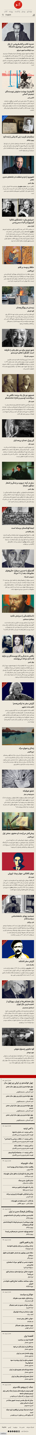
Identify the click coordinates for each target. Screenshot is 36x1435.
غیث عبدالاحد (18, 1175)
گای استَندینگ (23, 1299)
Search (3, 15)
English (8, 15)
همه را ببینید (7, 1080)
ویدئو (23, 11)
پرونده (11, 11)
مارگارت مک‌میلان (25, 1182)
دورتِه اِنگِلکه (18, 1284)
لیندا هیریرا (21, 1306)
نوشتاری (29, 11)
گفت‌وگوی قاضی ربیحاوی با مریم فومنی (19, 1412)
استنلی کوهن (24, 1326)
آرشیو (9, 1427)
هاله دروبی (20, 1168)
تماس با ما (21, 1427)
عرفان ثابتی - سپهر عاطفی (22, 1202)
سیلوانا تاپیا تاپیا (20, 1265)
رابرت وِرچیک (20, 1247)
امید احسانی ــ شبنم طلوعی (19, 1089)
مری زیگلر (18, 1255)
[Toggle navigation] (33, 15)
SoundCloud (17, 1431)
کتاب (5, 11)
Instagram (10, 1431)
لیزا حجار (19, 1274)
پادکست (17, 11)
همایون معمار (25, 1341)
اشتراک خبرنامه (30, 1427)
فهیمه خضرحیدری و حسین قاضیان (22, 1133)
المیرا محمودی (19, 1403)
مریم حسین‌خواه (22, 1188)
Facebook (13, 1431)
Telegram (15, 1431)
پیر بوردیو (25, 1320)
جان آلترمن (19, 1195)
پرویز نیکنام (18, 1216)
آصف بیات (23, 1313)
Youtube (19, 1431)
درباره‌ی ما (15, 1427)
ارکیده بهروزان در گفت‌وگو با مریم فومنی (18, 1393)
